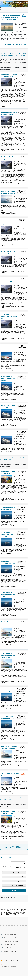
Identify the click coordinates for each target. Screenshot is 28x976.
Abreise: (4, 866)
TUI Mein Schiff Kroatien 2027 (8, 914)
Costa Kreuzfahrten (4, 9)
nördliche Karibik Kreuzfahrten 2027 (15, 910)
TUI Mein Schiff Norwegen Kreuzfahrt (11, 908)
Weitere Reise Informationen (8, 897)
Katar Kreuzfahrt (16, 7)
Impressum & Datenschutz (9, 973)
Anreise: (4, 862)
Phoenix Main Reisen (6, 912)
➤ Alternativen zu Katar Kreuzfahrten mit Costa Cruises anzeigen (14, 45)
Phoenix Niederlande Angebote (16, 913)
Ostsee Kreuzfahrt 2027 (13, 909)
